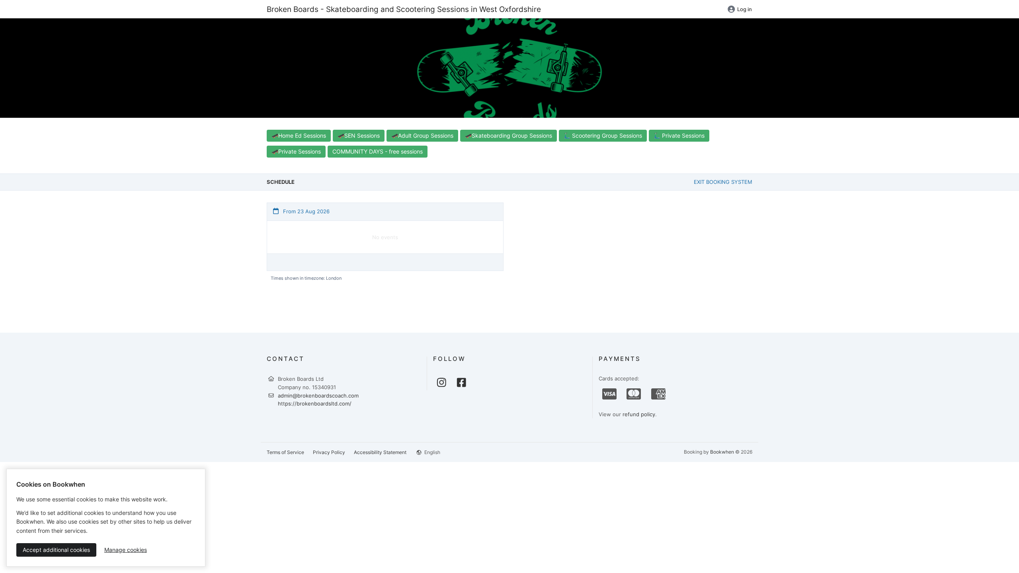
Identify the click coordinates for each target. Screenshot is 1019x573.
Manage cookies (125, 549)
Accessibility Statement (380, 452)
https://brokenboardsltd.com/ (314, 403)
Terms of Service (285, 452)
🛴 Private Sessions (679, 135)
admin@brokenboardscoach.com (318, 395)
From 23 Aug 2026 (305, 211)
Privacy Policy (329, 452)
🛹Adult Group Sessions (422, 135)
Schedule (281, 182)
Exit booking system (723, 182)
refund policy (639, 414)
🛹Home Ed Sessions (298, 135)
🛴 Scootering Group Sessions (603, 135)
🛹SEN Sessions (359, 135)
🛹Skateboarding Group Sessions (508, 135)
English (431, 452)
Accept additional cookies (56, 549)
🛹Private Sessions (296, 151)
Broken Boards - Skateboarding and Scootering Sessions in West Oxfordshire (404, 9)
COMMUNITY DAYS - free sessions (377, 151)
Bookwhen (722, 452)
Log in (744, 9)
